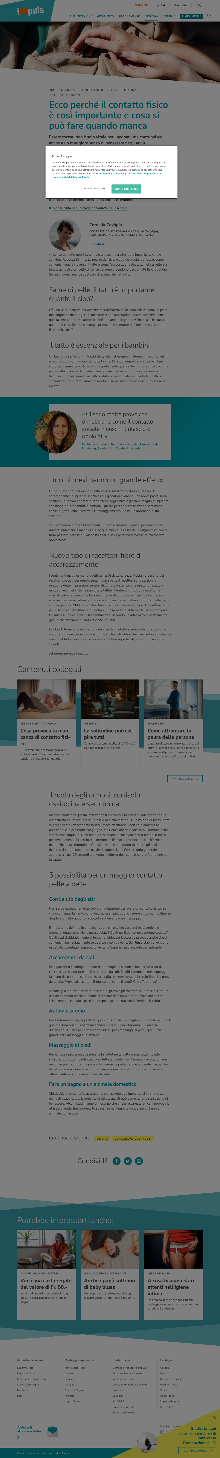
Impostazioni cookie (94, 188)
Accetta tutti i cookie (126, 188)
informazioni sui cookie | (112, 173)
